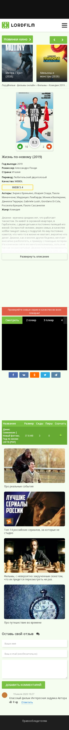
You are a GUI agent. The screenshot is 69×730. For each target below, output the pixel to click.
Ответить (27, 702)
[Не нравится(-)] (48, 146)
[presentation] (54, 40)
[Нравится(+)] (21, 146)
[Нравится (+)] (10, 702)
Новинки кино (15, 39)
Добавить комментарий (23, 685)
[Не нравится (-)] (16, 702)
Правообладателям (34, 721)
